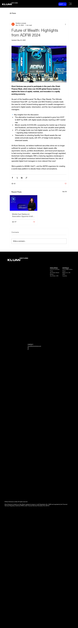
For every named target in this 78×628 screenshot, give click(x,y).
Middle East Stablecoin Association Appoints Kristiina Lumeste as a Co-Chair (23, 215)
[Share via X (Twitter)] (17, 178)
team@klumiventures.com (34, 346)
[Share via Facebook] (12, 178)
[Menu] (68, 4)
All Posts (13, 13)
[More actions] (65, 24)
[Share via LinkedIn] (22, 178)
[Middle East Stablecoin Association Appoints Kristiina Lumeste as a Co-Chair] (23, 203)
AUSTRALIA (65, 268)
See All (64, 191)
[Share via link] (26, 178)
